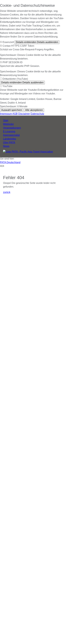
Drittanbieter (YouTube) (15, 79)
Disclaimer (24, 113)
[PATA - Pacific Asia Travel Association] (28, 151)
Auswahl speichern (11, 110)
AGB (15, 113)
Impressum (6, 113)
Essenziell (8, 42)
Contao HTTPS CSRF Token (18, 46)
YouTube (7, 86)
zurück (6, 192)
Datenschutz (37, 113)
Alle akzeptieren (34, 110)
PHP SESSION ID (13, 62)
